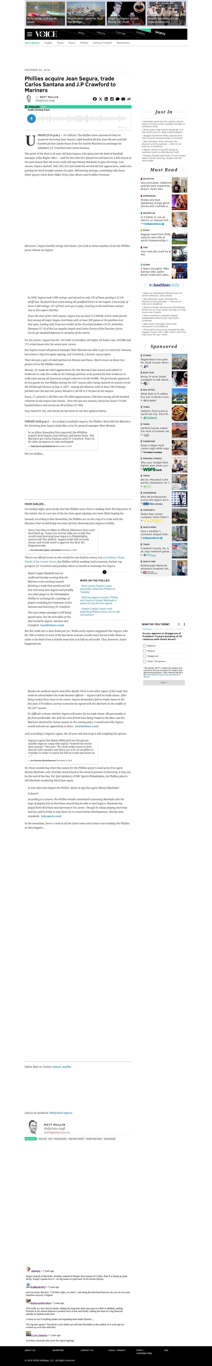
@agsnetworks (36, 545)
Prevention (149, 213)
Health (101, 32)
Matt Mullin (49, 97)
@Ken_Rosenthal (44, 432)
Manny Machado (94, 1138)
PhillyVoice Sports (60, 1112)
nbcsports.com (51, 816)
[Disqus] (78, 1224)
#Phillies (82, 432)
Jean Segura (109, 1138)
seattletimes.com (86, 726)
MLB (43, 106)
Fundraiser (149, 441)
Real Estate (149, 389)
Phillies (84, 42)
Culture (121, 33)
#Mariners (76, 530)
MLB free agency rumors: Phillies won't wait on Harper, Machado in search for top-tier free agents (99, 600)
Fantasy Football (102, 42)
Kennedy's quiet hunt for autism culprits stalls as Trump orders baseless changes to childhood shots (163, 124)
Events (140, 32)
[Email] (123, 100)
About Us (30, 1350)
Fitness (147, 355)
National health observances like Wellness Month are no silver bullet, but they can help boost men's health (164, 310)
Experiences (149, 195)
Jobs (145, 247)
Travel (146, 407)
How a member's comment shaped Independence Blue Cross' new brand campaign (160, 318)
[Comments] (117, 100)
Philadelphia (60, 1138)
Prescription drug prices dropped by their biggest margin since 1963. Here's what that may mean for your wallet (164, 332)
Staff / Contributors (144, 1352)
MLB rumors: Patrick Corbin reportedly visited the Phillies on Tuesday (97, 588)
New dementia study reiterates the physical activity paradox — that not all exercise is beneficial (161, 144)
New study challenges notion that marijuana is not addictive (159, 325)
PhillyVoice (46, 34)
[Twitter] (100, 100)
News (81, 33)
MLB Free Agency (76, 1138)
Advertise (58, 1350)
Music (146, 230)
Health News (149, 527)
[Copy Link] (128, 100)
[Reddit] (111, 100)
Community (149, 510)
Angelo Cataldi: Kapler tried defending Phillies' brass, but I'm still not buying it (100, 611)
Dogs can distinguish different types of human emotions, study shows (162, 294)
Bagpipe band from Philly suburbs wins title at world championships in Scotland (162, 136)
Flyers (60, 42)
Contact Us (87, 1350)
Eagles (48, 42)
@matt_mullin (62, 1066)
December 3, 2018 (64, 446)
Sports (160, 33)
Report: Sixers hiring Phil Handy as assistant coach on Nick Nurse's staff (160, 150)
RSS (166, 1350)
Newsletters (123, 42)
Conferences (149, 492)
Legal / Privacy (117, 1350)
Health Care (149, 561)
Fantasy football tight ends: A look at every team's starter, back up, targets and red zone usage (164, 158)
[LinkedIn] (106, 100)
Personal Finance (152, 458)
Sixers (72, 42)
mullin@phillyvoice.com (57, 1132)
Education (148, 178)
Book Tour (148, 372)
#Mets (53, 530)
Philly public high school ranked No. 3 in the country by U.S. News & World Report (162, 131)
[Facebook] (94, 100)
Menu (29, 34)
